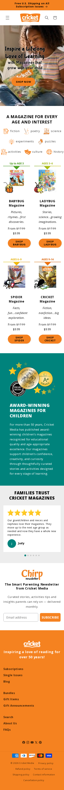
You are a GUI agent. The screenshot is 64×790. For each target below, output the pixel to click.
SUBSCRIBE (50, 617)
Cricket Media (26, 763)
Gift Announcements (18, 705)
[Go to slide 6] (39, 555)
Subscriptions (13, 669)
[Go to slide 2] (28, 555)
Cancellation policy (33, 780)
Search (8, 717)
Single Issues (13, 675)
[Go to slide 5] (36, 555)
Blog (6, 681)
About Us (10, 723)
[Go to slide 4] (33, 555)
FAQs (7, 730)
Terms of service (43, 768)
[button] (7, 18)
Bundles (9, 693)
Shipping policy (21, 774)
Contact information (44, 774)
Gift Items (11, 699)
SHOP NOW (23, 81)
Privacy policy (45, 763)
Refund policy (23, 768)
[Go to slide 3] (30, 555)
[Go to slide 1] (25, 555)
